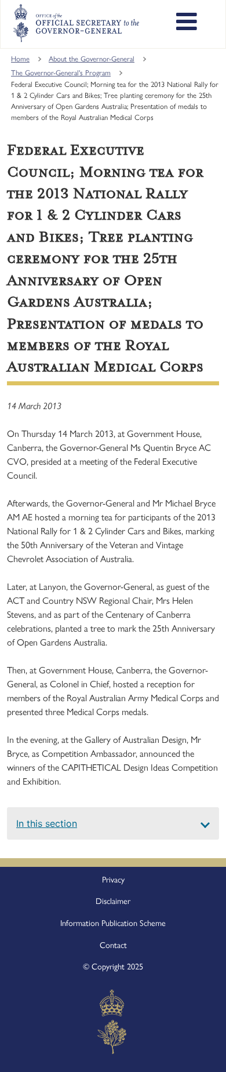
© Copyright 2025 (113, 966)
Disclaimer (113, 901)
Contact (113, 945)
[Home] (75, 23)
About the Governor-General (91, 58)
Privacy (113, 879)
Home (20, 58)
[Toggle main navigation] (186, 23)
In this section (46, 823)
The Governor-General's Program (61, 72)
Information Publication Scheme (113, 923)
